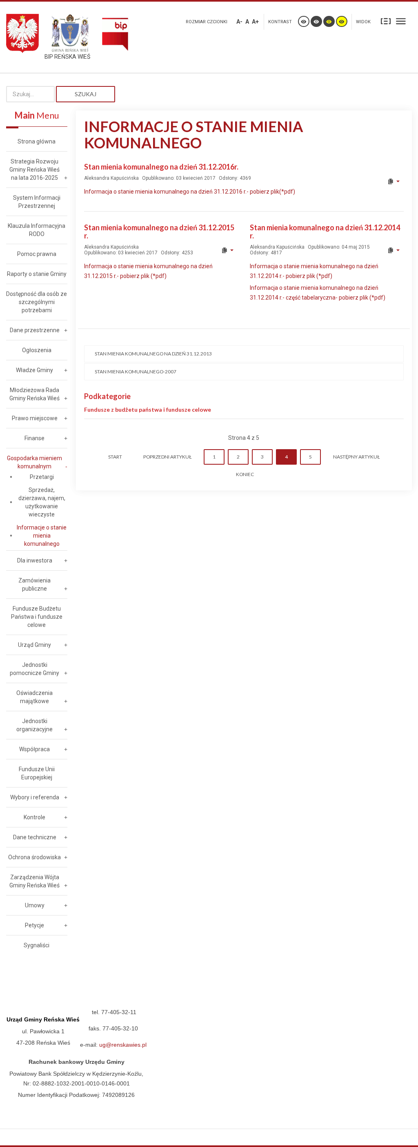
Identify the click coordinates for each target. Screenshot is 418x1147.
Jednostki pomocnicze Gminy (34, 669)
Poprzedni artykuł (167, 457)
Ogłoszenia (36, 350)
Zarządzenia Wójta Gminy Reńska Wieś (34, 881)
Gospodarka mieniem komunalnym (34, 462)
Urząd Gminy (34, 645)
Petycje (34, 925)
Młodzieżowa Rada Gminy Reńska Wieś (34, 394)
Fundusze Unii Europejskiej (37, 773)
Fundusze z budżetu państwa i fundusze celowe (147, 409)
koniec (245, 474)
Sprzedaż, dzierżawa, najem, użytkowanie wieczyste (41, 502)
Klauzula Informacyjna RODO (36, 230)
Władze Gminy (34, 370)
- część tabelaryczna (309, 297)
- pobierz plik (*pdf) (360, 297)
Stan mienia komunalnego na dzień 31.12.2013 (153, 354)
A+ (255, 21)
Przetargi (42, 477)
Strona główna (37, 141)
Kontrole (34, 817)
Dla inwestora (34, 560)
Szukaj (85, 93)
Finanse (34, 438)
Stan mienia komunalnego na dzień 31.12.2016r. (161, 166)
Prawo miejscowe (35, 418)
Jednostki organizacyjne (34, 725)
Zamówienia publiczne (34, 584)
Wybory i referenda (34, 797)
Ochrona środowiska (34, 857)
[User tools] (393, 181)
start (115, 457)
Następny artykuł (356, 457)
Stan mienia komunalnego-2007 (135, 371)
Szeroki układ (401, 21)
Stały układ (386, 21)
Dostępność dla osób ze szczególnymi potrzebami (36, 302)
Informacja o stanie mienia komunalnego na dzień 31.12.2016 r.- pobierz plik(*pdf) (189, 191)
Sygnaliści (36, 945)
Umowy (34, 905)
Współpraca (34, 749)
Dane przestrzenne (35, 330)
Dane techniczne (34, 837)
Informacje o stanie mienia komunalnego (42, 535)
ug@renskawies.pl (123, 1044)
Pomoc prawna (36, 254)
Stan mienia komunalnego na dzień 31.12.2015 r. (159, 231)
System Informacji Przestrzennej (36, 201)
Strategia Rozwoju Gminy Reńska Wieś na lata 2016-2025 (34, 169)
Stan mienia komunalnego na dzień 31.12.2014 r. (325, 231)
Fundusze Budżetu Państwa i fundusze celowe (36, 616)
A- (239, 21)
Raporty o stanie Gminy (37, 274)
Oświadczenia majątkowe (34, 697)
